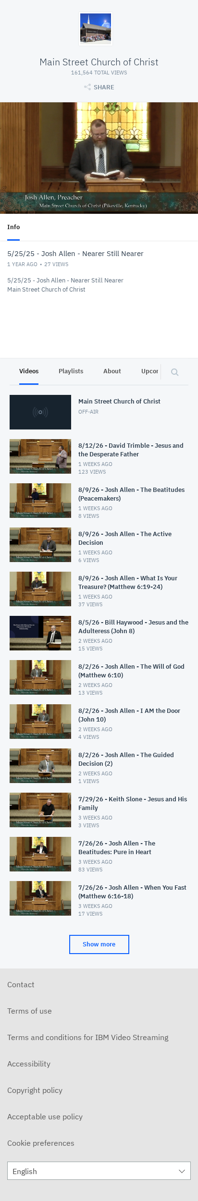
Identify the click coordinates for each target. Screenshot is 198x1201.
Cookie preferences (40, 1143)
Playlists (71, 371)
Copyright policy (34, 1090)
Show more (99, 944)
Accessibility (28, 1063)
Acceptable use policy (45, 1116)
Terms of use (29, 1011)
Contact (21, 984)
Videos (28, 371)
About (112, 371)
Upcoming (156, 371)
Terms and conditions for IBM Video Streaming (87, 1037)
